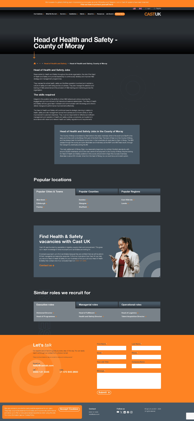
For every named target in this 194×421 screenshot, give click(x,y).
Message (101, 371)
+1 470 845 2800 (69, 372)
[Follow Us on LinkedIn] (124, 412)
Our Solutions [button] (38, 14)
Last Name (136, 344)
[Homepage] (140, 8)
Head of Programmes (45, 316)
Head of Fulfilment (87, 313)
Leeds (124, 203)
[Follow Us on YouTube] (118, 412)
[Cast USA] (134, 8)
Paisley (39, 207)
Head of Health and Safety (55, 64)
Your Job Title (102, 362)
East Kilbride (127, 200)
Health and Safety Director (90, 316)
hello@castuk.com (43, 366)
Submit (102, 392)
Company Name (138, 362)
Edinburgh (40, 203)
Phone (135, 353)
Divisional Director (44, 313)
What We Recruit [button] (51, 14)
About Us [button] (91, 14)
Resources (100, 14)
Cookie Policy (29, 415)
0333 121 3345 (80, 261)
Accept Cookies (69, 409)
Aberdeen (40, 200)
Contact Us (119, 14)
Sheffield (83, 207)
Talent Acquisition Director (133, 316)
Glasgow (82, 203)
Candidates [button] (72, 14)
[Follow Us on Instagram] (131, 412)
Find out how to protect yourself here (97, 5)
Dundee (82, 200)
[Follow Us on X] (121, 412)
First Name (102, 344)
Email (99, 353)
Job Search (110, 14)
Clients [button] (82, 14)
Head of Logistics (129, 313)
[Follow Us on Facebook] (128, 412)
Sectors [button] (63, 14)
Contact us (45, 266)
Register (158, 8)
